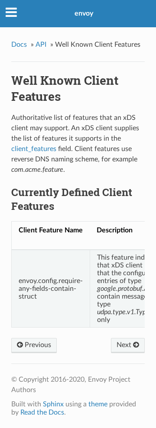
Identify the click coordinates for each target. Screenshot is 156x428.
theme (97, 404)
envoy (84, 13)
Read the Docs (42, 412)
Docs (19, 44)
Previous (37, 344)
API (41, 44)
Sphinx (53, 404)
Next (125, 344)
